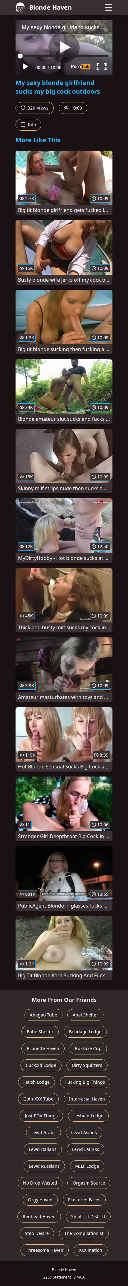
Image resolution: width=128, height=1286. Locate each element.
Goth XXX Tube (38, 1099)
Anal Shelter (85, 1015)
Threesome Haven (44, 1250)
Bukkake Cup (88, 1048)
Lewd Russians (44, 1166)
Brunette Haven (43, 1048)
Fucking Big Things (85, 1082)
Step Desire (37, 1233)
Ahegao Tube (43, 1015)
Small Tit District (88, 1216)
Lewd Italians (43, 1149)
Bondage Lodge (85, 1032)
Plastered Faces (84, 1200)
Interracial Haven (87, 1099)
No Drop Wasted (40, 1183)
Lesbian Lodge (88, 1116)
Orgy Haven (40, 1200)
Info (31, 125)
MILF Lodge (87, 1166)
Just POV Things (41, 1116)
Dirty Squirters (87, 1065)
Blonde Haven (50, 7)
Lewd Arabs (43, 1132)
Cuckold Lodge (41, 1065)
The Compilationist (83, 1233)
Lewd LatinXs (85, 1149)
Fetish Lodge (36, 1082)
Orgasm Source (89, 1183)
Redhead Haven (39, 1216)
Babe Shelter (40, 1032)
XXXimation (90, 1250)
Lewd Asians (84, 1132)
